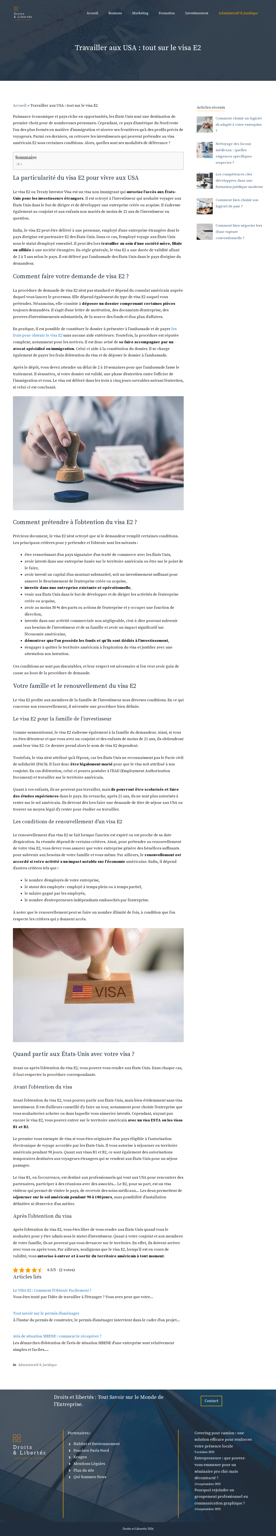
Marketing (140, 13)
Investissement (196, 13)
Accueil (92, 13)
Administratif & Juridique (238, 13)
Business (115, 13)
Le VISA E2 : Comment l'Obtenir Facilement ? (52, 1290)
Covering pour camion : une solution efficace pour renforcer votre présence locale (223, 1440)
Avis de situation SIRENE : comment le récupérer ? (57, 1336)
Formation (167, 13)
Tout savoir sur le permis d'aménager (46, 1313)
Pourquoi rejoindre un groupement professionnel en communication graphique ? (221, 1497)
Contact (211, 1400)
